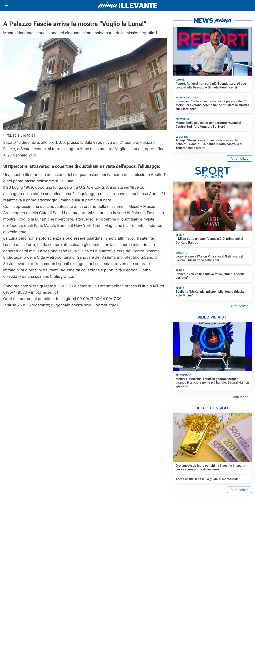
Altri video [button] (240, 397)
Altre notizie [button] (239, 158)
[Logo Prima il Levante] (127, 5)
